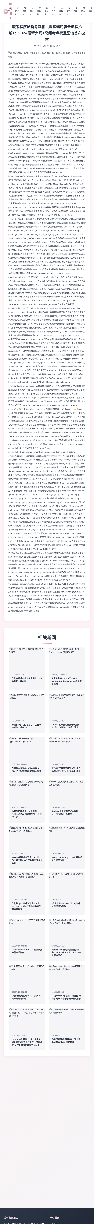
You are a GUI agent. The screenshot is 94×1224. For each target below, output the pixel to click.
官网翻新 (24, 11)
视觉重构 (39, 11)
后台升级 (53, 11)
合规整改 (61, 11)
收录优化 (46, 11)
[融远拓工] (6, 11)
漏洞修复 (31, 11)
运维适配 (68, 11)
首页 (9, 9)
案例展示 (75, 11)
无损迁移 (17, 11)
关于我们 (90, 11)
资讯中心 (83, 11)
